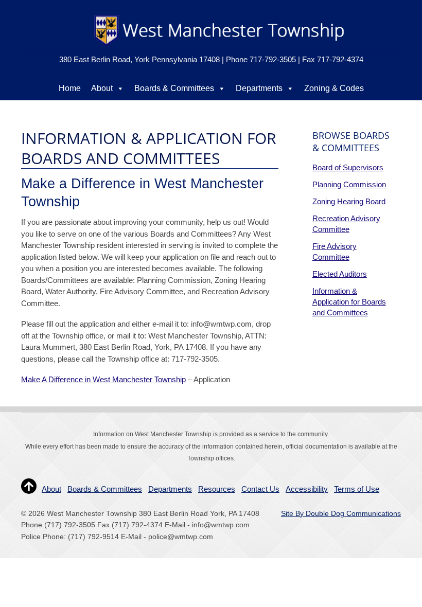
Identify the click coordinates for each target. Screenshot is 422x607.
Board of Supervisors (347, 167)
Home (70, 88)
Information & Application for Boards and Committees (349, 302)
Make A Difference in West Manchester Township (103, 379)
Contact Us (308, 108)
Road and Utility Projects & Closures (160, 108)
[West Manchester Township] (218, 45)
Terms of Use (356, 489)
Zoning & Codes (334, 88)
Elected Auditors (339, 274)
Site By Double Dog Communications (341, 513)
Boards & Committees (174, 88)
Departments (259, 88)
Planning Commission (349, 184)
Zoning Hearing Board (348, 201)
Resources (257, 108)
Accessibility (307, 489)
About (102, 88)
